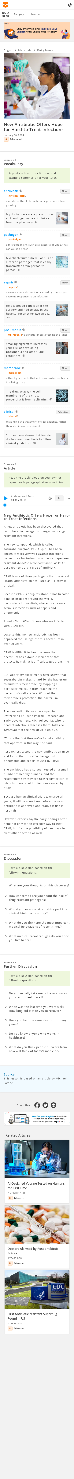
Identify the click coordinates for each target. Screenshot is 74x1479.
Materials (36, 14)
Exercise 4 (10, 962)
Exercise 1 (10, 159)
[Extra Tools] (68, 498)
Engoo (8, 50)
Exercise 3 (10, 854)
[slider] (4, 505)
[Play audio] (21, 191)
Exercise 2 (10, 464)
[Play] (5, 498)
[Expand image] (37, 86)
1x (59, 498)
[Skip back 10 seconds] (50, 498)
